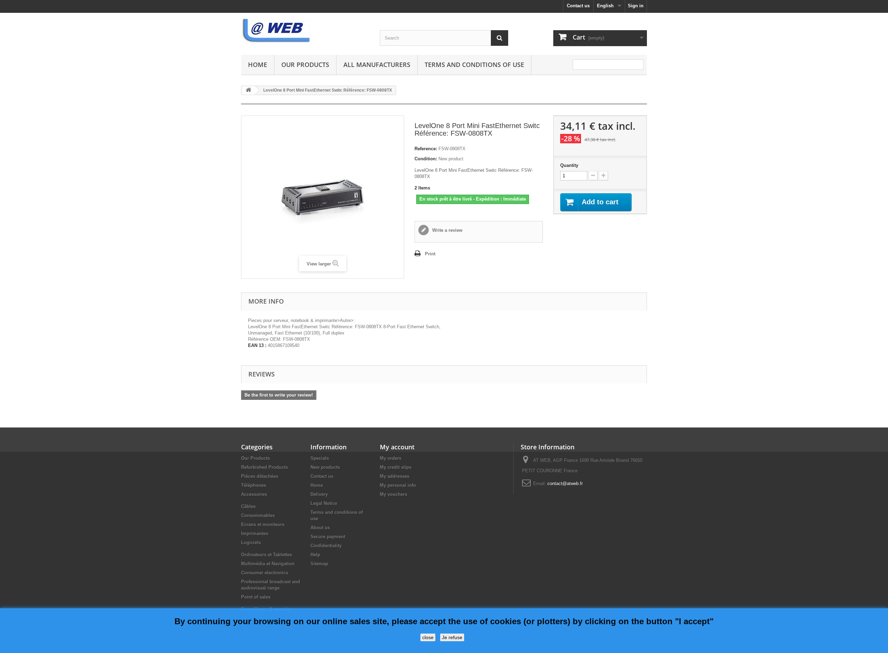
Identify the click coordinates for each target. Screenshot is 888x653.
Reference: (426, 148)
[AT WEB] (305, 31)
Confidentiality (326, 545)
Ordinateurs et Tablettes (266, 554)
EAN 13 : (257, 345)
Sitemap (319, 563)
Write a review (446, 230)
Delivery (319, 494)
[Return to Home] (248, 90)
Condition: (426, 158)
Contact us (578, 5)
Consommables (258, 515)
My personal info (398, 485)
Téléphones (253, 485)
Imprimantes (254, 533)
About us (320, 527)
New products (325, 467)
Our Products (305, 64)
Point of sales (256, 597)
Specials (319, 458)
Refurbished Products (264, 467)
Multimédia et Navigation (267, 563)
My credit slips (395, 467)
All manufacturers (376, 64)
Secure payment (327, 536)
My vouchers (393, 494)
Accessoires (254, 494)
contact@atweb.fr (565, 483)
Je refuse (452, 637)
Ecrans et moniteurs (262, 524)
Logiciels (251, 542)
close (428, 637)
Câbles (248, 506)
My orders (390, 458)
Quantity (569, 165)
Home (257, 64)
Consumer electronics (264, 572)
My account (397, 447)
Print (430, 253)
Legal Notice (323, 503)
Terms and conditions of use (474, 64)
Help (315, 554)
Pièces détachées (259, 476)
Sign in (635, 5)
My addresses (394, 476)
